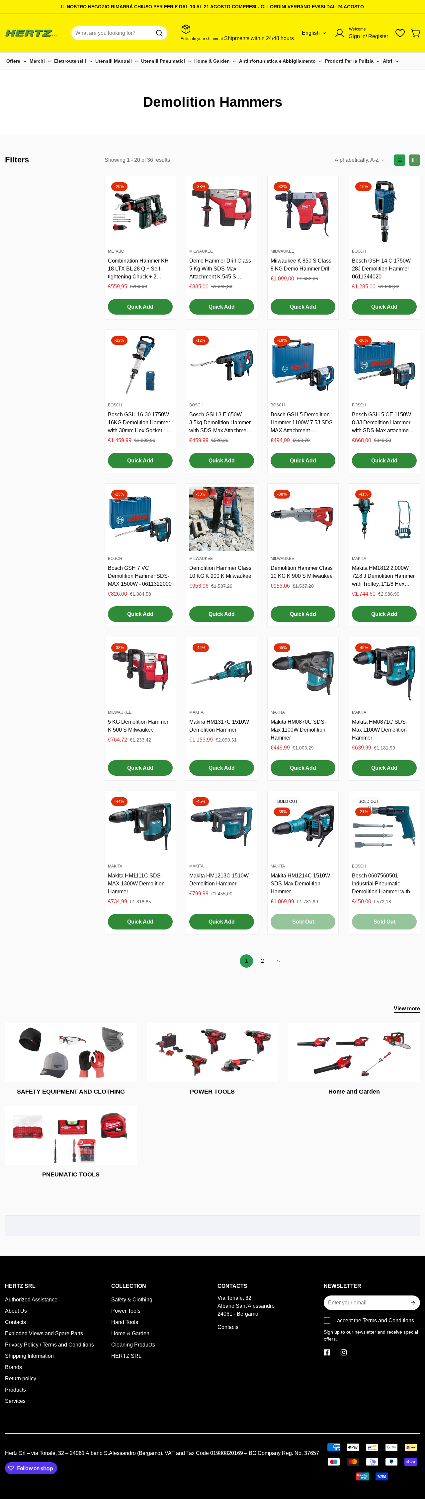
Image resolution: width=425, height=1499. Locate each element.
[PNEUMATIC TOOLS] (71, 1135)
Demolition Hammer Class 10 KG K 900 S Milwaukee (302, 572)
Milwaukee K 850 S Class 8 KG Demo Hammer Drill (301, 264)
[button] (416, 33)
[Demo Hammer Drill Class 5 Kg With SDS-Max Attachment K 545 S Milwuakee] (221, 211)
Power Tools (125, 1311)
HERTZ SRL (126, 1356)
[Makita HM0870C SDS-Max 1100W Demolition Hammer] (303, 672)
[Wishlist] (400, 33)
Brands (13, 1367)
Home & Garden (130, 1333)
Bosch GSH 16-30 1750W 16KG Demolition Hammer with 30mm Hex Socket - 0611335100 (139, 423)
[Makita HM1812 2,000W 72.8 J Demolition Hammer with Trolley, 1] (384, 519)
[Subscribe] (412, 1303)
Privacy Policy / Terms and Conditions (49, 1345)
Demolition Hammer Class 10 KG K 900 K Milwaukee (220, 572)
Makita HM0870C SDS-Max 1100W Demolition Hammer (298, 730)
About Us (16, 1311)
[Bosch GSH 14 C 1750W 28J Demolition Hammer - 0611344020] (384, 211)
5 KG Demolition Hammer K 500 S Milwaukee (138, 726)
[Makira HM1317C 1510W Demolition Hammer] (221, 672)
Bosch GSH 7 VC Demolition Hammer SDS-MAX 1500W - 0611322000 (140, 576)
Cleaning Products (133, 1345)
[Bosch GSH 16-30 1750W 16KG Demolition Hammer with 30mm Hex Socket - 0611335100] (140, 365)
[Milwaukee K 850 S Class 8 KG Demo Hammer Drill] (303, 211)
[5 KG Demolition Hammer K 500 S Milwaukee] (140, 672)
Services (15, 1401)
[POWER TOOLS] (213, 1052)
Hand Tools (124, 1322)
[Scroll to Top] (412, 1462)
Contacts (15, 1322)
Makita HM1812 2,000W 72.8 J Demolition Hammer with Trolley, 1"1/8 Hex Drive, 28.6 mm (383, 576)
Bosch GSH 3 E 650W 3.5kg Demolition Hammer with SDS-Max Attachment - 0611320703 (221, 423)
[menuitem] (16, 61)
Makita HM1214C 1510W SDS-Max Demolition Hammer (300, 883)
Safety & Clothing (131, 1299)
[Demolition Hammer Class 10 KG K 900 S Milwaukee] (303, 519)
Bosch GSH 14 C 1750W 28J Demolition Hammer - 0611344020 (382, 268)
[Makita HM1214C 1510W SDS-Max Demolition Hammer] (303, 826)
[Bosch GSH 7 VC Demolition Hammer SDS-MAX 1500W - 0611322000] (140, 519)
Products (15, 1390)
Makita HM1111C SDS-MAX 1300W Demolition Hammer (136, 883)
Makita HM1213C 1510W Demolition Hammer (219, 879)
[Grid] (414, 160)
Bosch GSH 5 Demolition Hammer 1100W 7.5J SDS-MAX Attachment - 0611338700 (302, 423)
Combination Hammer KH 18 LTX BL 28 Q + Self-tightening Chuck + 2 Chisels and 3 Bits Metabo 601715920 (139, 269)
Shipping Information (29, 1356)
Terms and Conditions (388, 1320)
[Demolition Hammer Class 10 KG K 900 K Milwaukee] (221, 519)
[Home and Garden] (354, 1052)
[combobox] (119, 33)
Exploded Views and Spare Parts (44, 1333)
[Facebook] (327, 1352)
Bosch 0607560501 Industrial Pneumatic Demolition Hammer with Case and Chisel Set (381, 884)
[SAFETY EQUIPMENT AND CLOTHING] (71, 1052)
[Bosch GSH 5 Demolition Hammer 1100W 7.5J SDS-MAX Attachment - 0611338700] (303, 365)
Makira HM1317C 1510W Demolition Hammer (219, 726)
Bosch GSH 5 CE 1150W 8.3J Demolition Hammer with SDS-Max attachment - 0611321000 (384, 423)
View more (407, 1008)
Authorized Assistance (31, 1299)
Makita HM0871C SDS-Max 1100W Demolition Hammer (379, 730)
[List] (399, 160)
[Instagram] (343, 1352)
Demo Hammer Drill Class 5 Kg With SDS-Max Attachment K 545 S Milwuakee (220, 269)
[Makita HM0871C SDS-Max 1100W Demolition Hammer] (384, 672)
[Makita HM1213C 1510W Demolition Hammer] (221, 826)
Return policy (20, 1378)
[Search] (159, 33)
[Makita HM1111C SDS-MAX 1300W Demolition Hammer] (140, 826)
